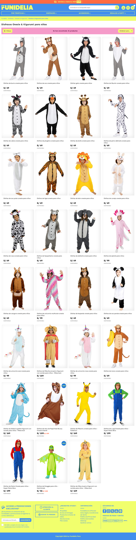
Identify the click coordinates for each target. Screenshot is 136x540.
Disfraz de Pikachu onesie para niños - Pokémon (84, 430)
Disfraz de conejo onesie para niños (116, 198)
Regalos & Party (117, 13)
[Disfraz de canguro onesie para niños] (18, 289)
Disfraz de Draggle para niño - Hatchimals (47, 487)
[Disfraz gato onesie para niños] (85, 59)
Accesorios (84, 13)
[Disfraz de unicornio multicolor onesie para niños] (51, 289)
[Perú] (104, 511)
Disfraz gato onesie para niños (81, 83)
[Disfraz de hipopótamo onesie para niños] (51, 231)
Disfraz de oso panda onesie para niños (118, 313)
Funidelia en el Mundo (88, 511)
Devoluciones (65, 519)
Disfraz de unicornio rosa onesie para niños (83, 372)
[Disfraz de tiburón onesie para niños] (118, 59)
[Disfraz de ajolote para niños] (118, 231)
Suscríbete (25, 520)
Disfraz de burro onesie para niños (16, 83)
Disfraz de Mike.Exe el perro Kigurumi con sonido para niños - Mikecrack (50, 372)
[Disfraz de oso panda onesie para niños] (118, 289)
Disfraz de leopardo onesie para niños (83, 313)
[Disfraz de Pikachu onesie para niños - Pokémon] (85, 404)
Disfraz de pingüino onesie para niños (50, 141)
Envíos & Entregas (66, 513)
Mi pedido (63, 511)
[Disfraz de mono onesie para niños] (118, 346)
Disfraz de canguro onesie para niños (17, 313)
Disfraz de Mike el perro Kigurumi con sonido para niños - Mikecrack (83, 487)
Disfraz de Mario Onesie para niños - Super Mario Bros (16, 487)
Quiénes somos (85, 523)
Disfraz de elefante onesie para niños (83, 256)
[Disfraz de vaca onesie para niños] (18, 231)
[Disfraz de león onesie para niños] (85, 174)
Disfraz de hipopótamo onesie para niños (49, 257)
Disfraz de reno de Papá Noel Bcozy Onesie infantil (49, 430)
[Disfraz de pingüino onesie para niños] (51, 116)
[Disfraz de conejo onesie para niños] (118, 174)
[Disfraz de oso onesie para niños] (51, 59)
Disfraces (50, 13)
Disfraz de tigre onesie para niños (49, 198)
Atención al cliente (47, 508)
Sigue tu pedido (48, 514)
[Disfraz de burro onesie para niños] (18, 59)
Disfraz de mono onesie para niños (116, 371)
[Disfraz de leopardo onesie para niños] (85, 289)
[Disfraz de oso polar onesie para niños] (18, 174)
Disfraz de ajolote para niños (114, 256)
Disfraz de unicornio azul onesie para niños (17, 372)
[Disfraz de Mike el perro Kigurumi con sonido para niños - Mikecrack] (85, 461)
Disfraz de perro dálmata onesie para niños (117, 142)
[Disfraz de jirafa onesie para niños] (85, 116)
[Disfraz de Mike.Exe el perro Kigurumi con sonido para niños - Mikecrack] (51, 346)
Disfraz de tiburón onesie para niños (116, 83)
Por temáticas (17, 13)
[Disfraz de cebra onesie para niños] (18, 116)
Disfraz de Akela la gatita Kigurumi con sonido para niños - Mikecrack (17, 430)
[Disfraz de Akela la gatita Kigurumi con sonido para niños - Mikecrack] (18, 404)
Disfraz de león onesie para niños (82, 198)
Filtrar (8, 31)
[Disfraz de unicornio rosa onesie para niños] (85, 346)
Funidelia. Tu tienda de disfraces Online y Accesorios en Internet (17, 7)
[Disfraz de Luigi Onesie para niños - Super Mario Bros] (118, 404)
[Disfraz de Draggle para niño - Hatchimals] (51, 461)
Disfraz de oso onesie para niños (48, 83)
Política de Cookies (87, 519)
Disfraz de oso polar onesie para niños (17, 198)
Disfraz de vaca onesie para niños (15, 256)
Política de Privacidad (88, 517)
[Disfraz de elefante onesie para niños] (85, 231)
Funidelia (4, 18)
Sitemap (83, 521)
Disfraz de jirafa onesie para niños (82, 141)
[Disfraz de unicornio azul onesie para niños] (18, 346)
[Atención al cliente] (128, 8)
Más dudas (64, 521)
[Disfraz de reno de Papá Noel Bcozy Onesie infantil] (51, 404)
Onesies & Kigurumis (21, 18)
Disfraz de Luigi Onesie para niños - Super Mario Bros (116, 430)
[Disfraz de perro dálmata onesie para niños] (118, 116)
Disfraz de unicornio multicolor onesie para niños (50, 314)
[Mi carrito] (133, 8)
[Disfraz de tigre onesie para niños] (51, 174)
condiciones (8, 527)
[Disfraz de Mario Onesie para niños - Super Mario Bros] (18, 461)
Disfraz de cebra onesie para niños (16, 141)
